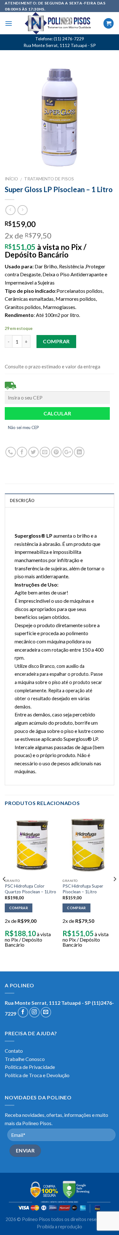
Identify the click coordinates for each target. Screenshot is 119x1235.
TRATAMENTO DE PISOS (49, 178)
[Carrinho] (108, 23)
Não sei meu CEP (23, 427)
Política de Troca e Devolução (37, 1075)
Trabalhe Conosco (25, 1059)
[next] (114, 892)
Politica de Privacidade (30, 1067)
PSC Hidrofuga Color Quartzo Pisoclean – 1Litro (30, 888)
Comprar (56, 341)
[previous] (4, 892)
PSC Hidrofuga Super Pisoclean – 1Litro (83, 888)
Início (11, 178)
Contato (14, 1051)
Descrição (22, 500)
